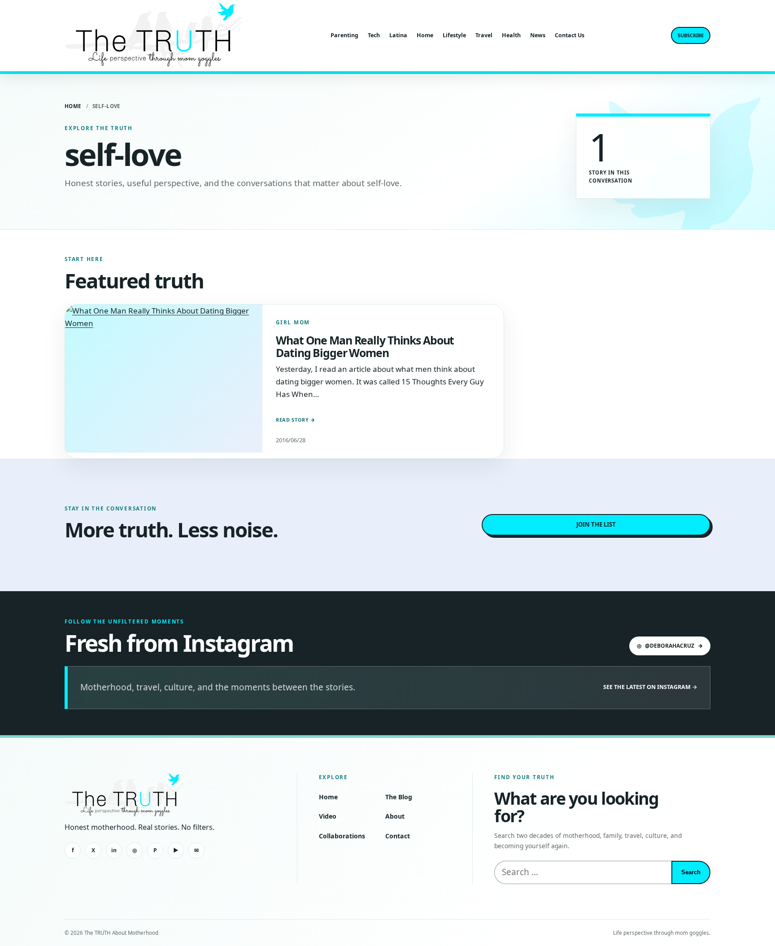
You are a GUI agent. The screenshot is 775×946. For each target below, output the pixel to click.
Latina (398, 35)
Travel (483, 35)
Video (327, 816)
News (537, 35)
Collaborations (342, 836)
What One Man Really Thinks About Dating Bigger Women (365, 346)
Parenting (344, 35)
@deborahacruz (670, 646)
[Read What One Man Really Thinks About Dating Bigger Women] (163, 379)
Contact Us (569, 35)
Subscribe (691, 35)
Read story (295, 419)
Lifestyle (454, 35)
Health (511, 35)
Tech (374, 35)
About (395, 816)
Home (425, 35)
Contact (397, 836)
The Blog (398, 797)
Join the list (596, 524)
